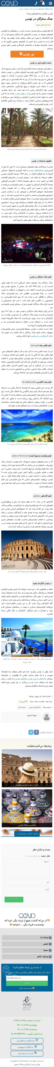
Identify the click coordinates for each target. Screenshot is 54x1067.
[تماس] (36, 3)
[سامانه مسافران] (43, 3)
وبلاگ (47, 9)
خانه (51, 9)
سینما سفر (22, 707)
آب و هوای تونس (22, 93)
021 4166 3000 (19, 1034)
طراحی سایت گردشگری (32, 1064)
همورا (16, 1064)
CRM (21, 1064)
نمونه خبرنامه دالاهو (26, 988)
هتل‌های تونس (21, 678)
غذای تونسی (33, 682)
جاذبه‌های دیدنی (39, 9)
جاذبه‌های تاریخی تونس (37, 678)
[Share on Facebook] (36, 732)
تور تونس (28, 54)
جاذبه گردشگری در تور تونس (42, 336)
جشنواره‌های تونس (36, 170)
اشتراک (27, 983)
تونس (31, 322)
